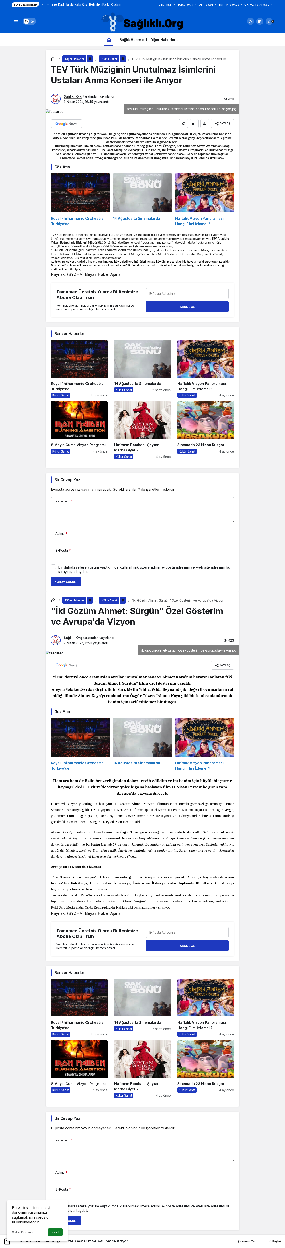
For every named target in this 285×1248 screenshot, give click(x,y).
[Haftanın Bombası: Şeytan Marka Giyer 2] (142, 430)
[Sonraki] (47, 4)
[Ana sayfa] (109, 39)
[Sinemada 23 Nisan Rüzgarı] (205, 430)
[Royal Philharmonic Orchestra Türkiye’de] (80, 199)
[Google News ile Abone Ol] (66, 123)
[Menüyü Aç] (15, 21)
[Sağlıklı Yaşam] (142, 22)
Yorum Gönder (66, 581)
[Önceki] (42, 4)
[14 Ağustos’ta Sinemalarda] (142, 199)
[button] (259, 21)
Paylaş (276, 1241)
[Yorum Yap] (183, 123)
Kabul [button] (55, 1232)
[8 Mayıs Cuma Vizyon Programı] (79, 430)
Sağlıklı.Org (73, 96)
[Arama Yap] (250, 21)
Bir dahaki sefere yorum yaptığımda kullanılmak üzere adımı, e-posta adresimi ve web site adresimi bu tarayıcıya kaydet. (144, 569)
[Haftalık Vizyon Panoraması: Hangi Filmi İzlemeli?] (204, 199)
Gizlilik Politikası (22, 1232)
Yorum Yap (248, 1241)
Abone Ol (187, 307)
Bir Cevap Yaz (67, 479)
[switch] (29, 21)
